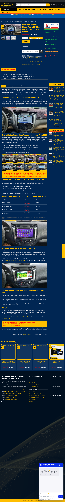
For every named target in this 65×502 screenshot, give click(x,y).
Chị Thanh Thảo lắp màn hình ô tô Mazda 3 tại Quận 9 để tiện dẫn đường (58, 162)
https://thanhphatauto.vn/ (11, 397)
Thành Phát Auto (26, 334)
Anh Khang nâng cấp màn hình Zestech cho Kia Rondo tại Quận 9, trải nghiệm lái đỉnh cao (58, 142)
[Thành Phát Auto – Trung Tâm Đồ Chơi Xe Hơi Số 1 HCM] (7, 5)
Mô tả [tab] (3, 86)
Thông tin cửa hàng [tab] (20, 86)
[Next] (19, 29)
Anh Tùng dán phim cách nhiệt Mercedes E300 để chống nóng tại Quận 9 (58, 134)
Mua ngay (26, 41)
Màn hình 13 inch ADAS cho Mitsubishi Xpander (8, 361)
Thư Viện (8, 12)
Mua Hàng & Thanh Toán (34, 384)
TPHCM (51, 9)
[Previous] (2, 29)
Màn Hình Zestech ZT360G (40, 361)
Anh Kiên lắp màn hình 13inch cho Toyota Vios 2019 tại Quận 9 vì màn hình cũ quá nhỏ (58, 149)
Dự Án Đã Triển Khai (36, 9)
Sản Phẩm (27, 9)
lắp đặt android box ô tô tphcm (35, 391)
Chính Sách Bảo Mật (33, 380)
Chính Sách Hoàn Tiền (33, 386)
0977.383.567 (30, 45)
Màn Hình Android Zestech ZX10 (57, 361)
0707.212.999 (37, 45)
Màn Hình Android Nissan (31, 21)
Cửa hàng (8, 21)
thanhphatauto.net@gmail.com (11, 399)
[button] (52, 5)
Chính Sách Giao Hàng (33, 382)
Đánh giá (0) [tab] (10, 86)
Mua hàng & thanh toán (53, 1)
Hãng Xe (45, 9)
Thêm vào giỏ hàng (35, 38)
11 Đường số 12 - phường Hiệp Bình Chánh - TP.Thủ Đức (15, 389)
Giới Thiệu (41, 1)
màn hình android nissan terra (22, 316)
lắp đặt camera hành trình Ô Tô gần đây (37, 395)
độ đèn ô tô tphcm (32, 399)
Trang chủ (2, 21)
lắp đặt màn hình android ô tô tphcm (36, 397)
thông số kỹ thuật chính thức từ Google (15, 260)
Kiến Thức (57, 9)
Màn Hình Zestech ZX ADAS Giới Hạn (24, 361)
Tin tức (3, 12)
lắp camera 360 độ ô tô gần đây (35, 393)
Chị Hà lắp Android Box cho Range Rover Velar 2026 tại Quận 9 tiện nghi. (58, 155)
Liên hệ (45, 1)
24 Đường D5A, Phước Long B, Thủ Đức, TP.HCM (44, 14)
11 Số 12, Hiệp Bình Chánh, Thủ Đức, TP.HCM (22, 14)
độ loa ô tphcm (32, 401)
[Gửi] (48, 4)
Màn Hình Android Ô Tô (18, 21)
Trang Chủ (21, 9)
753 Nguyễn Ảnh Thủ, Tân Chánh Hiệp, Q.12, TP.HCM (33, 16)
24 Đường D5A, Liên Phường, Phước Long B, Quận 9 (14, 391)
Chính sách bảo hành (33, 379)
